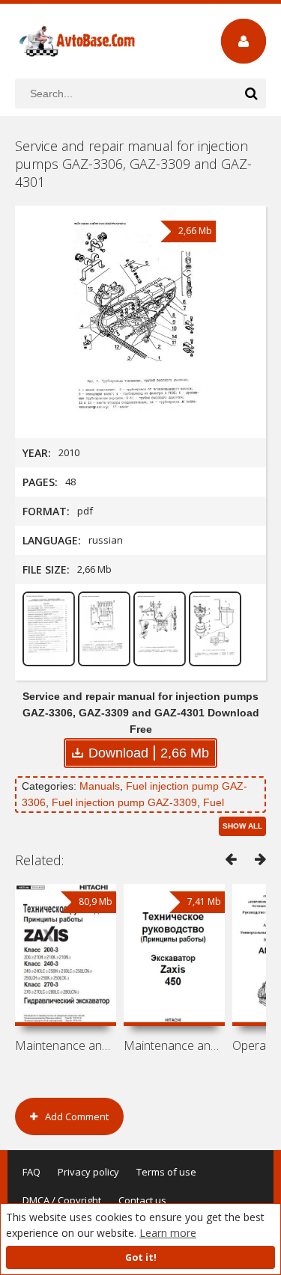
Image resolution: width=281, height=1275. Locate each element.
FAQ (31, 1172)
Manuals (99, 786)
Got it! (141, 1257)
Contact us (142, 1200)
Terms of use (166, 1172)
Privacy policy (88, 1172)
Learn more (167, 1233)
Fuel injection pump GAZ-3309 (124, 802)
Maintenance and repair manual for (65, 1045)
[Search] (251, 93)
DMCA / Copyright (61, 1200)
